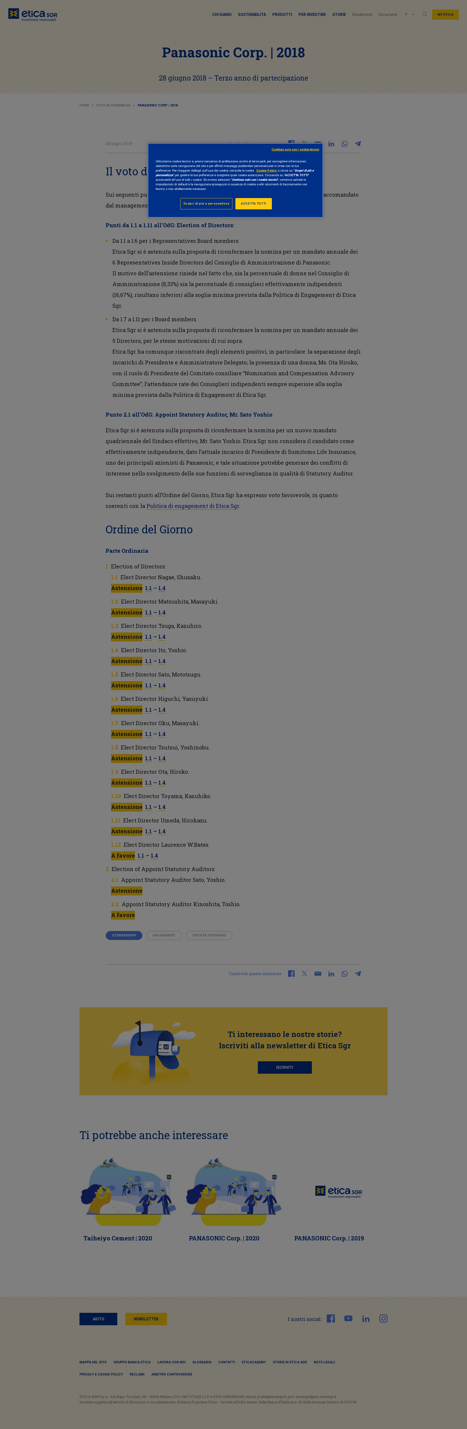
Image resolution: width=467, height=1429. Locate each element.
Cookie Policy (266, 170)
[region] (235, 180)
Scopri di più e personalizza (206, 203)
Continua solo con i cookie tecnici (295, 149)
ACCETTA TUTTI (253, 203)
